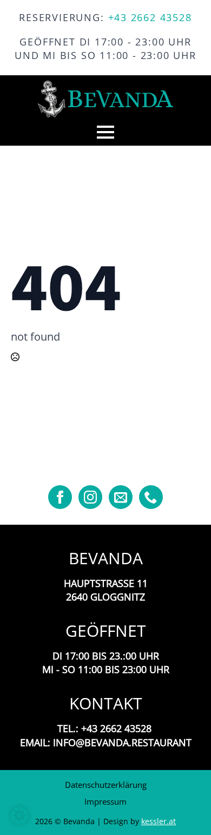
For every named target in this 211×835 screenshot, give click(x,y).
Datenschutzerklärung (106, 784)
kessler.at (158, 821)
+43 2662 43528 (150, 17)
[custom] (121, 497)
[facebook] (60, 497)
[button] (19, 815)
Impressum (105, 801)
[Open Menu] (105, 132)
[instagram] (90, 497)
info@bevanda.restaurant (122, 742)
